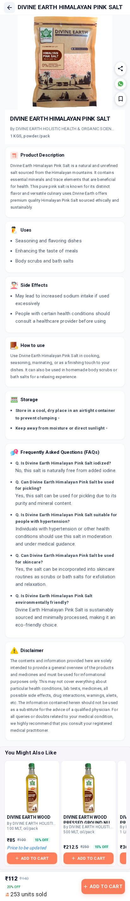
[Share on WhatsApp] (120, 84)
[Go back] (9, 7)
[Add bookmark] (120, 99)
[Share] (120, 69)
